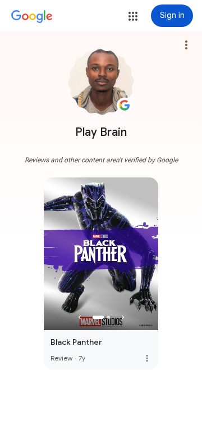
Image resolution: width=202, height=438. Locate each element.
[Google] (32, 17)
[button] (133, 16)
